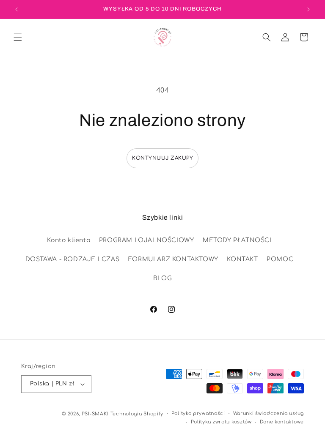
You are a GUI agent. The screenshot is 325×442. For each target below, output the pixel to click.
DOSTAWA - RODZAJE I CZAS (72, 259)
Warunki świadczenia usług (268, 413)
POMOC (280, 259)
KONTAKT (242, 259)
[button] (17, 37)
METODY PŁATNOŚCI (237, 240)
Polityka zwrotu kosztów (221, 422)
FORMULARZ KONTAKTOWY (173, 259)
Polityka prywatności (198, 413)
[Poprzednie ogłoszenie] (16, 9)
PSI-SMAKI (95, 414)
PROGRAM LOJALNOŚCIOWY (146, 240)
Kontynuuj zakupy (162, 158)
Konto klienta (68, 240)
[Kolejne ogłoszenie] (308, 9)
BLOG (162, 278)
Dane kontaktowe (282, 422)
